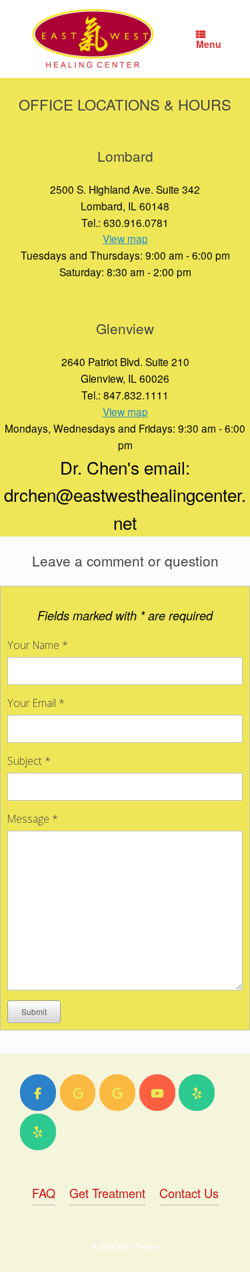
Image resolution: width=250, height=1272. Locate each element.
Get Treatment (107, 1192)
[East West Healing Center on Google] (78, 1092)
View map (125, 238)
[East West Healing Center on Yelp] (197, 1092)
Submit (34, 1011)
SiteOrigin (116, 1246)
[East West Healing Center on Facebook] (38, 1092)
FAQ (43, 1192)
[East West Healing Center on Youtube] (157, 1092)
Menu (208, 44)
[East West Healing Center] (93, 39)
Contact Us (189, 1192)
